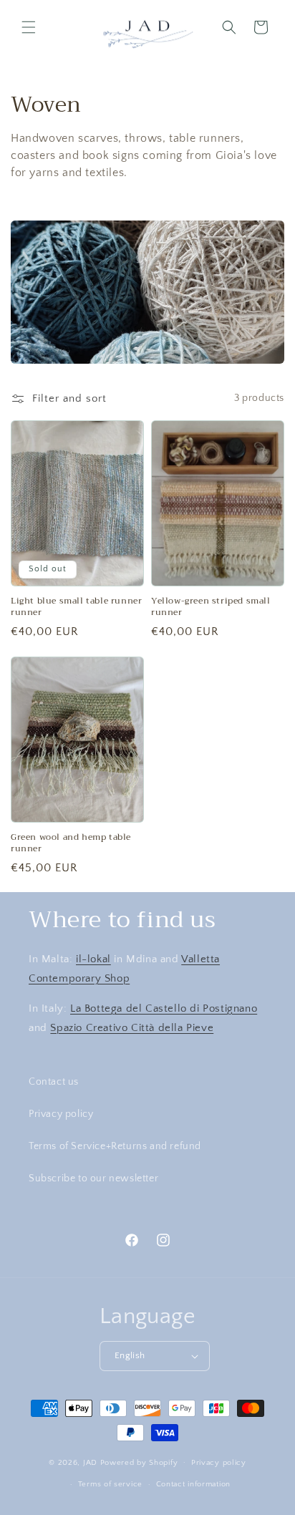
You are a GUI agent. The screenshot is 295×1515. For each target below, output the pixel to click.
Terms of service (110, 1484)
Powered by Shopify (139, 1462)
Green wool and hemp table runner (71, 843)
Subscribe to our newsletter (93, 1178)
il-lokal (93, 959)
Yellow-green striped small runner (211, 607)
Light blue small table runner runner (76, 607)
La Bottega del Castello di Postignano (163, 1008)
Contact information (193, 1484)
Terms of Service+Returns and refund (115, 1146)
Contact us (54, 1082)
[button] (28, 27)
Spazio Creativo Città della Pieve (131, 1028)
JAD (91, 1462)
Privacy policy (61, 1114)
